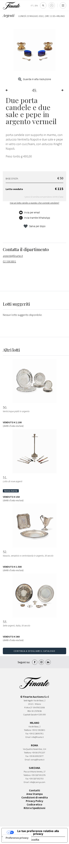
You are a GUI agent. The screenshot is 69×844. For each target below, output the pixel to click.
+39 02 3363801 (38, 730)
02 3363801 (9, 261)
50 (4, 407)
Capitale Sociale (30, 714)
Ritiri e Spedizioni (34, 808)
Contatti (34, 790)
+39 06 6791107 (38, 752)
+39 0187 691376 (38, 775)
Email (28, 737)
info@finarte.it (37, 737)
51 (4, 477)
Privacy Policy (34, 801)
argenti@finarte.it (13, 256)
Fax (26, 733)
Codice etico (34, 804)
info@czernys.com (37, 782)
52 (4, 552)
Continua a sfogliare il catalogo (34, 651)
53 (4, 621)
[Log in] (51, 5)
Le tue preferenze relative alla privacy (38, 832)
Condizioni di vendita (34, 797)
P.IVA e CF (28, 707)
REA (29, 711)
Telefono (27, 730)
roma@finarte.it (37, 759)
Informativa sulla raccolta (21, 839)
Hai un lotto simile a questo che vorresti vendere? (34, 202)
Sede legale (28, 700)
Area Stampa (34, 794)
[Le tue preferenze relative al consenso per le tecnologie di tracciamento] (17, 837)
